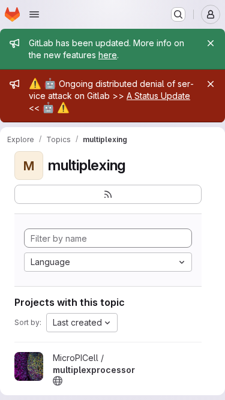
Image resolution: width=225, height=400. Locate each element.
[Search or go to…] (178, 14)
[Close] (210, 43)
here (107, 55)
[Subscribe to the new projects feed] (108, 194)
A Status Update (158, 96)
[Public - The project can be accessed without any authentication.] (57, 381)
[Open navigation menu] (34, 14)
